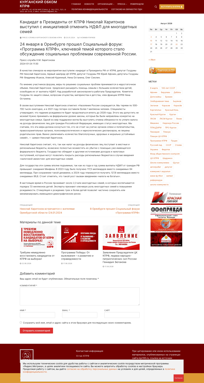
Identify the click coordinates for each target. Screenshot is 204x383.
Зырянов (177, 101)
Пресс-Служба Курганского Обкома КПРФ (42, 38)
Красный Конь (171, 110)
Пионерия (154, 132)
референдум (156, 180)
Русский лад (156, 145)
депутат (168, 167)
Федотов (166, 149)
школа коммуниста (159, 184)
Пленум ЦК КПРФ (158, 136)
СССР (168, 145)
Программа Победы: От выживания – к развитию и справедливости (77, 255)
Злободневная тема (159, 101)
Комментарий (28, 285)
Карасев (166, 105)
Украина (154, 149)
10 (151, 41)
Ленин (179, 118)
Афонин (153, 92)
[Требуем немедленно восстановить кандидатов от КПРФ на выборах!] (38, 237)
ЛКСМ (153, 118)
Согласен (178, 378)
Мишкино (154, 123)
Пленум (167, 132)
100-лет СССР (168, 88)
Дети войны (155, 97)
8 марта (154, 88)
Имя (23, 310)
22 (176, 44)
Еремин (168, 97)
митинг (169, 176)
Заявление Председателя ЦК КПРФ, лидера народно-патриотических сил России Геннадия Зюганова (120, 257)
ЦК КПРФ (154, 158)
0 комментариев (87, 38)
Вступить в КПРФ (170, 7)
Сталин (178, 145)
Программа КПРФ (158, 140)
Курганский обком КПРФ (38, 4)
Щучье (176, 162)
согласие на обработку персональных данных (92, 369)
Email (66, 310)
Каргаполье (155, 110)
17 (151, 44)
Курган (172, 114)
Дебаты (177, 92)
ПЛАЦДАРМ (155, 127)
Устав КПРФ (82, 355)
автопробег (155, 167)
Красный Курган (158, 114)
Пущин (174, 140)
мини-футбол (156, 176)
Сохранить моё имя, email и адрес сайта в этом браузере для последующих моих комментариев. (77, 322)
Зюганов (154, 105)
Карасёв (178, 105)
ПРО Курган (170, 127)
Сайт (107, 310)
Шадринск (167, 158)
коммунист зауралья (160, 171)
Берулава (165, 92)
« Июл (152, 59)
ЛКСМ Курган (166, 118)
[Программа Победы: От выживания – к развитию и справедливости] (79, 237)
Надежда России (171, 123)
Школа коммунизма (159, 162)
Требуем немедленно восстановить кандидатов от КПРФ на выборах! (37, 255)
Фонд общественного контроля (165, 154)
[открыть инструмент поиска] (156, 7)
